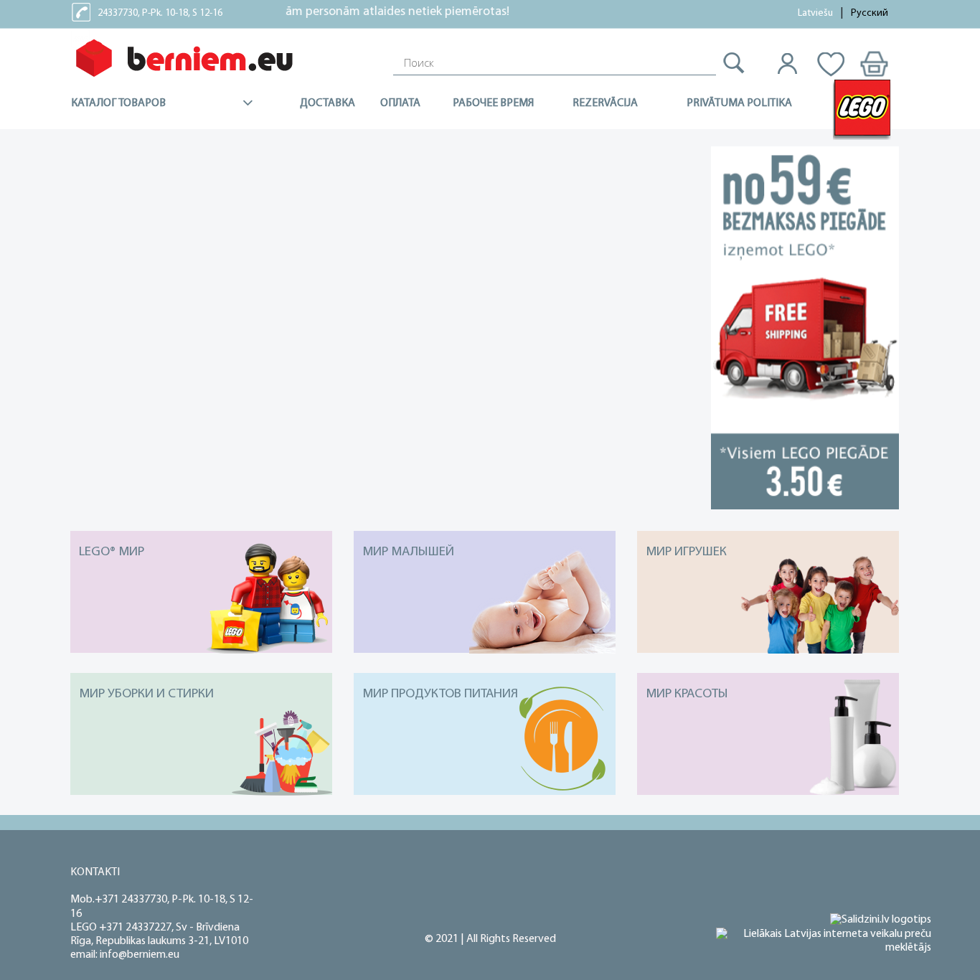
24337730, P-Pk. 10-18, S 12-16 (160, 13)
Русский (869, 13)
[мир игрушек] (768, 650)
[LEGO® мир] (201, 650)
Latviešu (815, 13)
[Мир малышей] (485, 650)
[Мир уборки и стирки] (201, 792)
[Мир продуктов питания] (485, 792)
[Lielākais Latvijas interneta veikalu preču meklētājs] (823, 941)
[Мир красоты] (768, 792)
